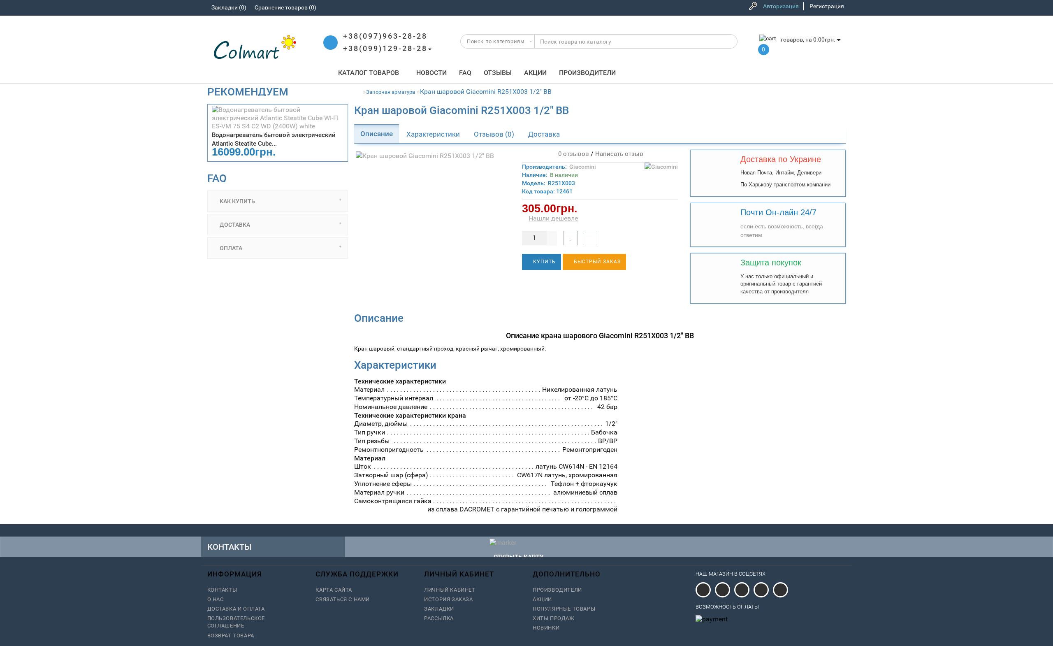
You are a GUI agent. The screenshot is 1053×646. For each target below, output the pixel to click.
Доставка (544, 134)
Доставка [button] (234, 224)
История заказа (448, 599)
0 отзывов (572, 154)
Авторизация (781, 6)
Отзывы (498, 73)
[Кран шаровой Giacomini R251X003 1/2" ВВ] (432, 156)
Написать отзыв (619, 154)
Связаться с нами (342, 599)
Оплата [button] (230, 248)
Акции (535, 73)
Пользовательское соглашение (236, 622)
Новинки (546, 628)
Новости (431, 73)
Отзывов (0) (494, 134)
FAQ (465, 73)
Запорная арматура (390, 92)
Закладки (439, 609)
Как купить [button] (236, 201)
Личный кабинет (449, 590)
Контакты (222, 590)
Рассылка (439, 618)
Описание (376, 134)
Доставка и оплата (236, 609)
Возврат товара (230, 635)
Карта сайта (333, 590)
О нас (215, 599)
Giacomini (582, 166)
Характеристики (433, 134)
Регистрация (826, 6)
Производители (587, 73)
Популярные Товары (564, 609)
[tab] (278, 201)
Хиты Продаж (554, 618)
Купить (543, 262)
